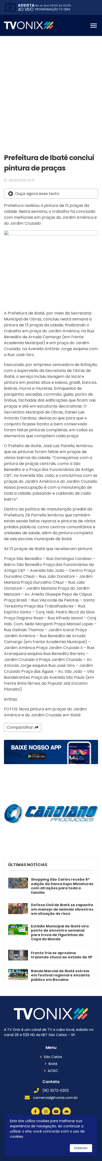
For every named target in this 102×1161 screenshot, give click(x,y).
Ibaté (53, 1063)
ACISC (53, 1070)
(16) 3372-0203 (55, 1090)
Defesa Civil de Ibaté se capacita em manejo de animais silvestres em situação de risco (62, 909)
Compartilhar (20, 727)
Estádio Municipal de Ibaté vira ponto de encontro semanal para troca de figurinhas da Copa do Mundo (60, 933)
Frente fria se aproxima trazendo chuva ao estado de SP (61, 955)
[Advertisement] (51, 89)
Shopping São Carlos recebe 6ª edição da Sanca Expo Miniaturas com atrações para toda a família (62, 886)
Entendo (81, 1148)
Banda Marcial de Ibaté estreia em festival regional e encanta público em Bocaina (60, 975)
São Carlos (53, 1056)
